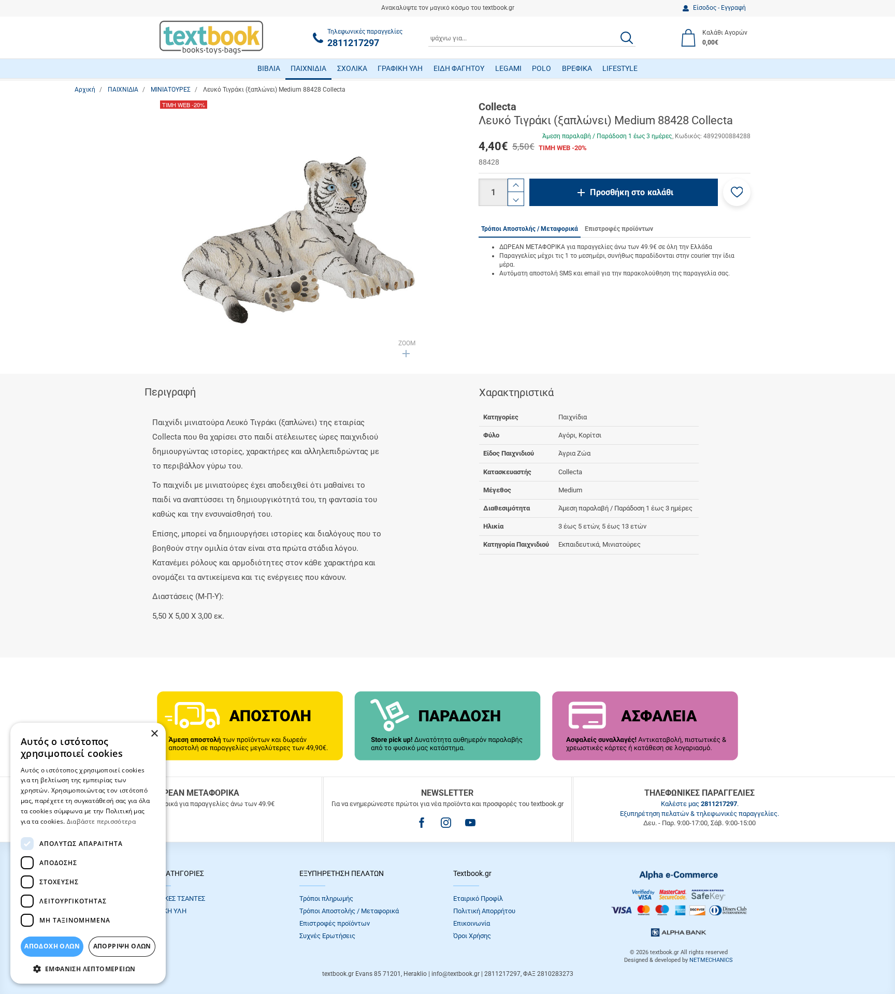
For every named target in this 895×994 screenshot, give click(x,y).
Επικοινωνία (471, 923)
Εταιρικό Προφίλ (478, 898)
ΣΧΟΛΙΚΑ (352, 68)
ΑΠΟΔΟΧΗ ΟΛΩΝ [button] (52, 946)
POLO (541, 68)
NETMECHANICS (711, 960)
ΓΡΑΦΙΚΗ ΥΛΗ (400, 68)
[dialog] (88, 853)
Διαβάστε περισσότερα (101, 821)
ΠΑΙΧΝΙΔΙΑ (308, 68)
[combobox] (532, 38)
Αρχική (85, 89)
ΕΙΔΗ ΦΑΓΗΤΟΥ (459, 68)
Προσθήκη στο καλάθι (631, 192)
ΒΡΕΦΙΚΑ (577, 68)
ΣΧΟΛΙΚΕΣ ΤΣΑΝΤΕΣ (175, 898)
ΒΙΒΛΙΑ (268, 68)
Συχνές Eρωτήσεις (327, 936)
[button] (736, 192)
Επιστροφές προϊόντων (334, 923)
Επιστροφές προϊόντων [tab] (619, 228)
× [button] (154, 734)
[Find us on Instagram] (446, 822)
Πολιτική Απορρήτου (484, 911)
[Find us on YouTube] (470, 822)
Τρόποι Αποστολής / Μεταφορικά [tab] (529, 228)
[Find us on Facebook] (421, 822)
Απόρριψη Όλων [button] (122, 946)
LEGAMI (508, 68)
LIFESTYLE (620, 68)
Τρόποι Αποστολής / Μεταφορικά (349, 911)
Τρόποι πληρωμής (326, 898)
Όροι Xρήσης (472, 936)
